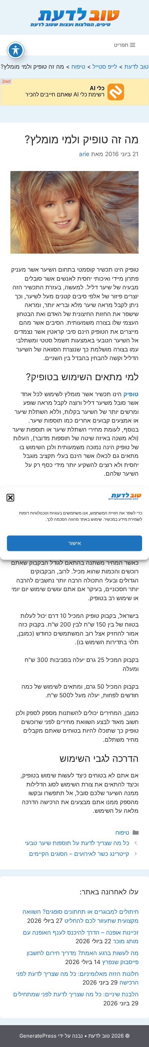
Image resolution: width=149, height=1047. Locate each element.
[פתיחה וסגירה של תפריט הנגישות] (15, 50)
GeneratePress (37, 1035)
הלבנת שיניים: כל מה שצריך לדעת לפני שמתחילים (76, 994)
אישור (74, 543)
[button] (10, 497)
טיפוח (122, 832)
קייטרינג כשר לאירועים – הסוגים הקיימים (79, 853)
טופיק (131, 394)
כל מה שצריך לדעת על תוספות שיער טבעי (77, 843)
